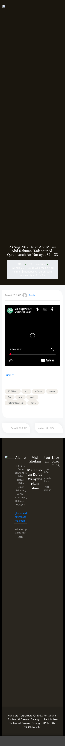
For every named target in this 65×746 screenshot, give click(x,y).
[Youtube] (55, 479)
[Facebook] (55, 473)
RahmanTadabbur (15, 403)
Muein (32, 397)
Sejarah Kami (47, 479)
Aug (9, 397)
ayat (20, 397)
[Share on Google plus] (24, 411)
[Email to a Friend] (33, 411)
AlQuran (38, 391)
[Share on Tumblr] (20, 411)
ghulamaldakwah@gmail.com (21, 517)
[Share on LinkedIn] (15, 411)
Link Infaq (46, 471)
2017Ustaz (13, 391)
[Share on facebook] (6, 411)
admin (32, 295)
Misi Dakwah (47, 488)
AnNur (52, 391)
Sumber (9, 375)
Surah (33, 403)
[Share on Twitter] (11, 411)
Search (32, 741)
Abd (26, 391)
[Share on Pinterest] (28, 411)
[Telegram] (55, 486)
